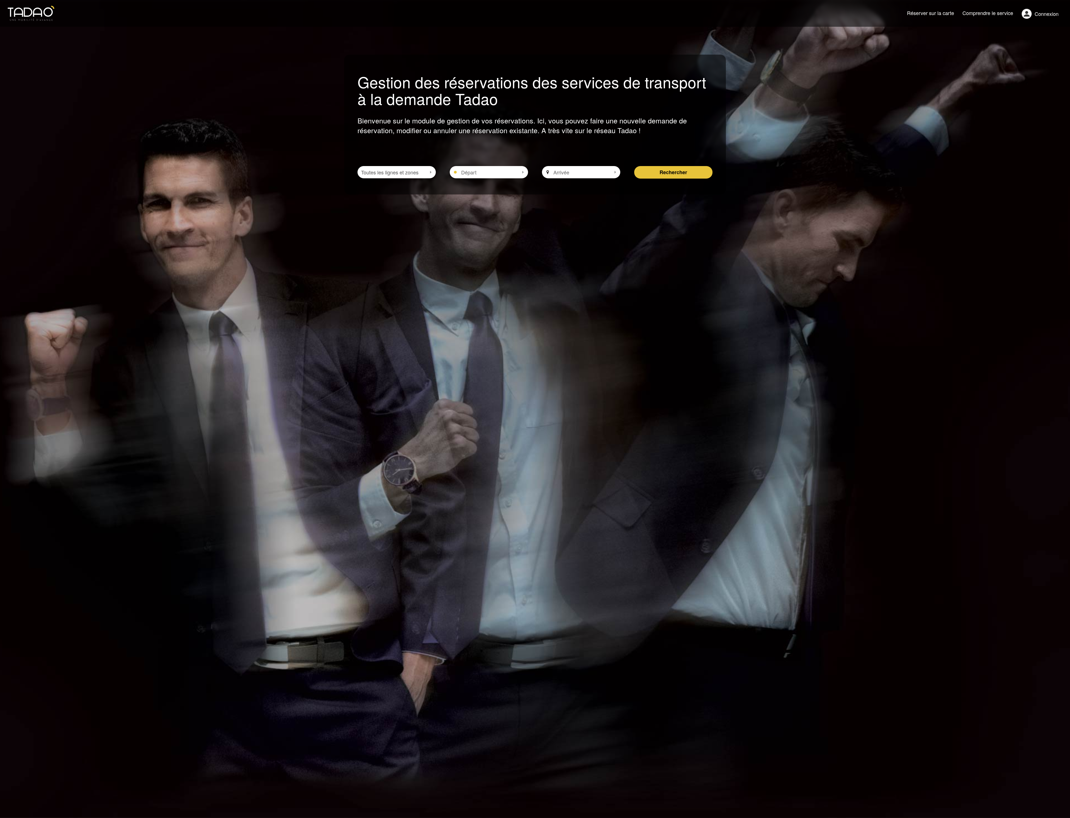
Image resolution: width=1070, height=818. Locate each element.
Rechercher (673, 172)
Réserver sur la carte (930, 12)
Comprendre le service (987, 12)
